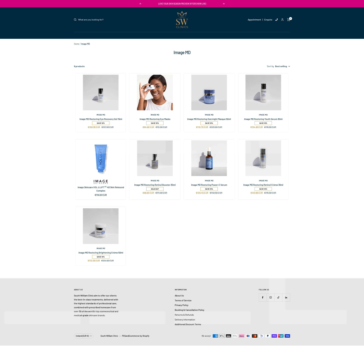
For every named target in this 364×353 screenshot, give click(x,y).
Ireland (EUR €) (82, 336)
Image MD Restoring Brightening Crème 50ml (100, 252)
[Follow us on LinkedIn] (286, 297)
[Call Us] (276, 20)
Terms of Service (183, 300)
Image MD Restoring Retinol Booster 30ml (155, 184)
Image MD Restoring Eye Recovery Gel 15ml (100, 119)
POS (124, 336)
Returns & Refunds (184, 314)
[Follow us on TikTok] (278, 297)
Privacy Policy (181, 305)
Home (76, 44)
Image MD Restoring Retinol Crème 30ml (263, 184)
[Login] (282, 19)
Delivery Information (185, 319)
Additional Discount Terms (188, 324)
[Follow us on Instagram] (270, 297)
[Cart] (288, 19)
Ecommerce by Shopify (139, 336)
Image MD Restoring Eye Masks (155, 119)
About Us (179, 295)
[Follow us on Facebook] (263, 297)
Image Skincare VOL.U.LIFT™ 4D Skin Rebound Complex (101, 189)
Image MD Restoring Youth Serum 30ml (263, 119)
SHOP (209, 35)
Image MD (101, 115)
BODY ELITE (196, 35)
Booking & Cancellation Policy (189, 310)
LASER (164, 35)
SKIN (154, 35)
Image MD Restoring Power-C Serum (209, 184)
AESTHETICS (179, 35)
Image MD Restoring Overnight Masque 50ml (209, 119)
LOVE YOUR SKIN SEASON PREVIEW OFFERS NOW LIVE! (182, 3)
